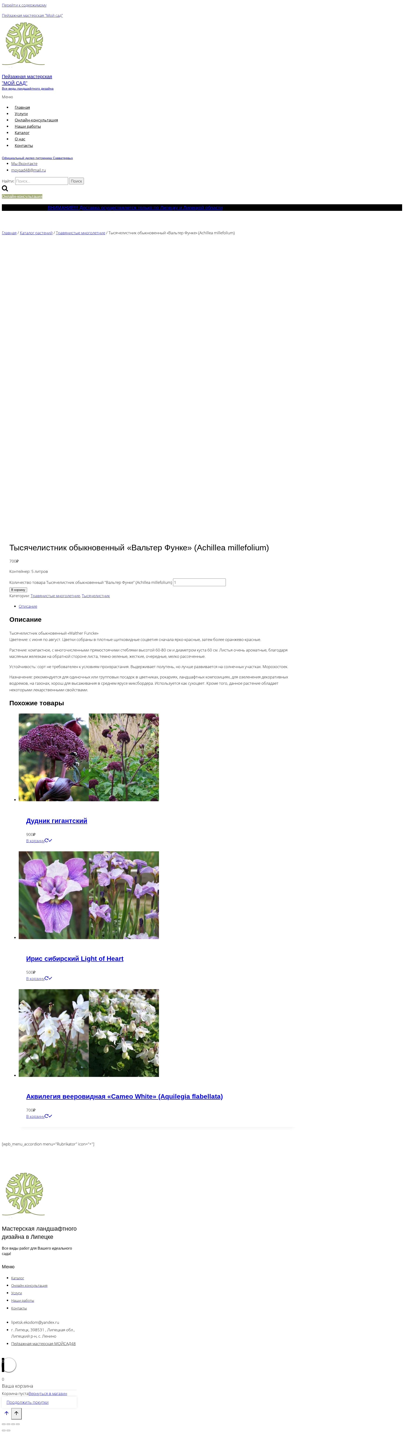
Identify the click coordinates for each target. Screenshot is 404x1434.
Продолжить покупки (28, 1402)
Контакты (24, 145)
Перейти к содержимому (24, 5)
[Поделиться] (13, 1424)
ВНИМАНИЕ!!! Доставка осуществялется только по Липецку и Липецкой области (135, 207)
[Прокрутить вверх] (6, 1414)
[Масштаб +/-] (4, 1424)
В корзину (18, 590)
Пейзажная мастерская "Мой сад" (32, 15)
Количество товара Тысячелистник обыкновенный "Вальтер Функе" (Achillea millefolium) (90, 582)
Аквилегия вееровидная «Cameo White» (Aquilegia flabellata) (124, 1096)
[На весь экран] (8, 1424)
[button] (99, 97)
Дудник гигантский (56, 820)
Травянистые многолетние (55, 595)
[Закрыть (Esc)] (18, 1424)
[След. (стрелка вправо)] (8, 1430)
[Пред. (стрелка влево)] (4, 1430)
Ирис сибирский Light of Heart (74, 958)
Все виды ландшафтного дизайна (28, 88)
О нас (20, 139)
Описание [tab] (28, 606)
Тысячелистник (96, 595)
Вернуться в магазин (48, 1393)
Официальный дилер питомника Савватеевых (37, 158)
